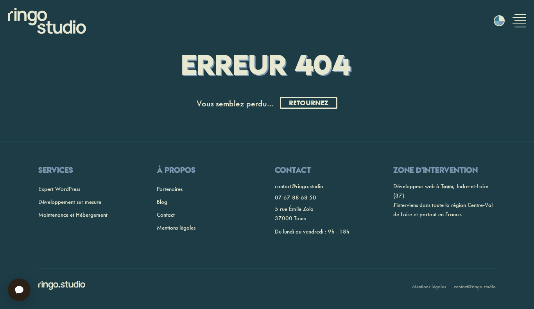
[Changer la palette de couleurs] (499, 20)
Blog (162, 202)
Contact (166, 215)
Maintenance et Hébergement (73, 215)
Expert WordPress (59, 189)
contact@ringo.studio (299, 186)
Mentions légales (176, 228)
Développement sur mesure (69, 202)
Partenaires (170, 189)
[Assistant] (19, 289)
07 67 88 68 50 (295, 197)
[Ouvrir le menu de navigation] (519, 20)
